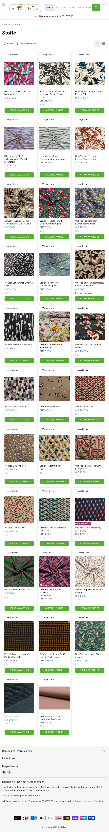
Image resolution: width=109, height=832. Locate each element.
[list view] (104, 43)
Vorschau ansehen (19, 110)
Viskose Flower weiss (15, 527)
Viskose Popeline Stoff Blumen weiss (51, 346)
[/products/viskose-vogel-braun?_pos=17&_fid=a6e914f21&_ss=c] (54, 388)
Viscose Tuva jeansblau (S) (88, 527)
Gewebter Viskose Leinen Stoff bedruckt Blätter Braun (17, 222)
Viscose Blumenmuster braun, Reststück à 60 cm (89, 284)
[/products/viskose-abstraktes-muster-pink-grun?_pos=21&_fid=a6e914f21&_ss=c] (90, 447)
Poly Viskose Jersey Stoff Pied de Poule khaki (16, 655)
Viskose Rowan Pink (85, 406)
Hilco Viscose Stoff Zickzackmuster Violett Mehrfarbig (15, 159)
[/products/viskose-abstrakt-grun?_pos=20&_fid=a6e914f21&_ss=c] (54, 447)
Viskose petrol (11, 716)
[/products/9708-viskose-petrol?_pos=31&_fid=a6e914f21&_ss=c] (19, 698)
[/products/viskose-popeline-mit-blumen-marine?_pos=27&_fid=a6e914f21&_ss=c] (90, 571)
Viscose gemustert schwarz (18, 344)
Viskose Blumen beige (15, 465)
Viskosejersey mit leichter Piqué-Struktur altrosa (52, 717)
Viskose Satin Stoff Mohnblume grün (49, 284)
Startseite (7, 24)
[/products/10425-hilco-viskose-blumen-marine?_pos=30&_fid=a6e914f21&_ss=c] (90, 636)
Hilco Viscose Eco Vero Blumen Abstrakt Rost (86, 157)
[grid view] (97, 43)
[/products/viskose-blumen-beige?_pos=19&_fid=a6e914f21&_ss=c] (19, 447)
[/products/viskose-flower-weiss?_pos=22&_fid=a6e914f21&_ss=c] (19, 509)
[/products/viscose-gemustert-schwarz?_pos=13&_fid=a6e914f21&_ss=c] (19, 326)
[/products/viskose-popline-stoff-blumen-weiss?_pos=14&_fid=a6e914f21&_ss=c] (54, 326)
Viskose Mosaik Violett (15, 406)
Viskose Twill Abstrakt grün (17, 589)
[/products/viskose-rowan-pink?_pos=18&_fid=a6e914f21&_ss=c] (90, 388)
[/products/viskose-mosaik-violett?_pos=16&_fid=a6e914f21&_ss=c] (19, 388)
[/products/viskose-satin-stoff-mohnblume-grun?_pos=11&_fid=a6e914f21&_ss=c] (54, 264)
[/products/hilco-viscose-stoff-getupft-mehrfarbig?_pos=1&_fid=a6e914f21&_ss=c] (19, 73)
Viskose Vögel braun (50, 406)
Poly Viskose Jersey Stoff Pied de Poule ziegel (52, 655)
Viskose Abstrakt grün (51, 465)
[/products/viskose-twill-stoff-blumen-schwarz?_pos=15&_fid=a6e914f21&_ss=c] (90, 326)
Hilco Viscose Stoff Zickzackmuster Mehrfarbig (53, 157)
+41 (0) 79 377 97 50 (64, 16)
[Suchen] (96, 7)
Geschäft (98, 801)
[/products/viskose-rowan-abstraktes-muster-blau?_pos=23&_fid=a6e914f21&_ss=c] (54, 509)
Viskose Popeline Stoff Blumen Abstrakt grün (51, 222)
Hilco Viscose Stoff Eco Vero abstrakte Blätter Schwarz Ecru (53, 94)
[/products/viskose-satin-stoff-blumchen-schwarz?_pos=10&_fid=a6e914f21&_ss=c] (19, 264)
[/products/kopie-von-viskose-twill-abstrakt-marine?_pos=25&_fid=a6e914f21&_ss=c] (19, 571)
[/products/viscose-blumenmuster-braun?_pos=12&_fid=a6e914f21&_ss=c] (90, 264)
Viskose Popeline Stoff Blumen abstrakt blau (86, 222)
